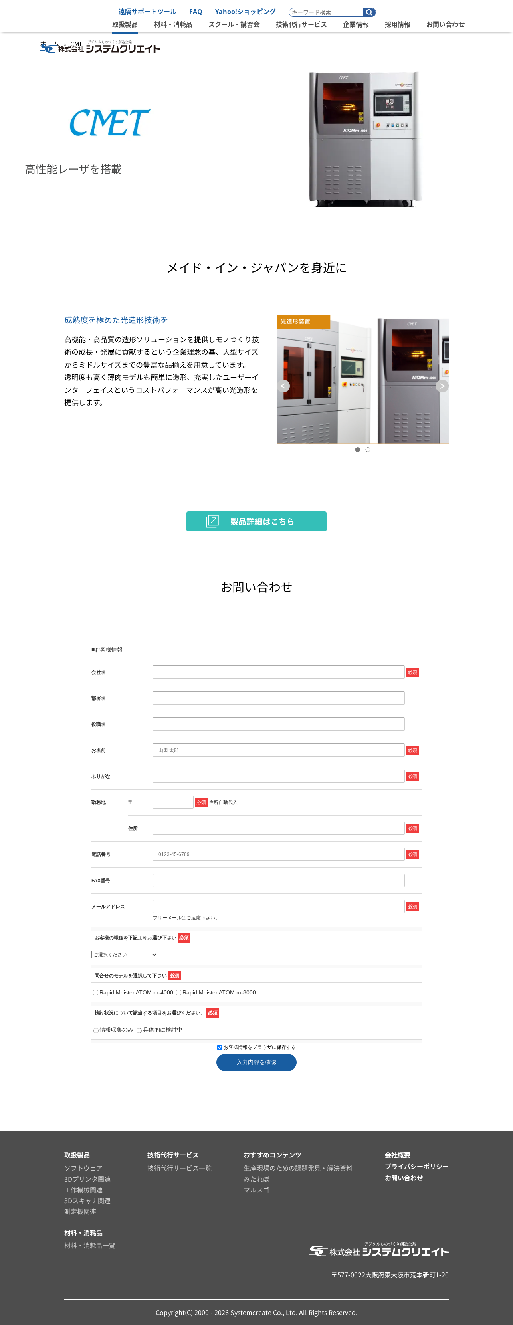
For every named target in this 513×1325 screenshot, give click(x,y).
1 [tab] (357, 449)
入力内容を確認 (256, 1062)
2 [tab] (368, 449)
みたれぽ (256, 1179)
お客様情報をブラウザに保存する (259, 1047)
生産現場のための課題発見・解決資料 (298, 1168)
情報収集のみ (116, 1029)
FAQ (195, 11)
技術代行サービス (301, 24)
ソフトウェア (83, 1168)
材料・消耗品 (173, 24)
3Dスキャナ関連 (87, 1200)
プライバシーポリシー (417, 1166)
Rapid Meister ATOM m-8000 (219, 992)
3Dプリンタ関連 (87, 1179)
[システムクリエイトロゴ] (100, 56)
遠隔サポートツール (147, 11)
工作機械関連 (83, 1189)
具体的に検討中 (162, 1029)
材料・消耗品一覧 (89, 1245)
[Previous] (283, 386)
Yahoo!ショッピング (245, 11)
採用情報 (397, 24)
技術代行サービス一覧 (179, 1168)
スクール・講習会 (234, 24)
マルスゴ (256, 1189)
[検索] (369, 12)
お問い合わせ (445, 24)
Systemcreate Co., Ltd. (263, 1312)
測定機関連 (80, 1211)
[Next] (442, 386)
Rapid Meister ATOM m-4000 (136, 992)
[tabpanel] (363, 379)
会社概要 (397, 1154)
